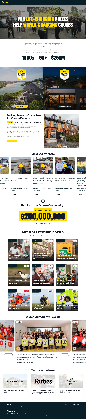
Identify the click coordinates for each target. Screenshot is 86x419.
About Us (10, 122)
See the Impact (37, 122)
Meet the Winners (28, 122)
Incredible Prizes (18, 122)
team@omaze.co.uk (23, 406)
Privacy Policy (68, 404)
